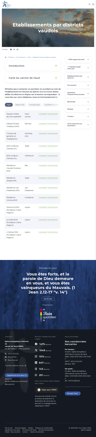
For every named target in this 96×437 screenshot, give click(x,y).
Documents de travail (29, 430)
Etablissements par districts (74, 77)
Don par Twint (72, 393)
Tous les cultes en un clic (14, 365)
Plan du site (9, 428)
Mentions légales (20, 428)
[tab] (33, 66)
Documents (71, 85)
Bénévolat (71, 102)
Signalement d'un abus (15, 375)
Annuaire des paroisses (46, 430)
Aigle (9, 105)
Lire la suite (48, 299)
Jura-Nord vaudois (51, 105)
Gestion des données (37, 432)
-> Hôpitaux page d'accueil (74, 68)
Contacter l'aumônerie (48, 114)
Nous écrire (12, 357)
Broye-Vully (19, 105)
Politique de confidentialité (44, 428)
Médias (30, 428)
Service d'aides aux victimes (15, 381)
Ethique (70, 109)
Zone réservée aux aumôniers (74, 125)
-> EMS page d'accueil (75, 59)
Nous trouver (13, 360)
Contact (70, 116)
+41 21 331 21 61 (13, 354)
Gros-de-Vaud (34, 105)
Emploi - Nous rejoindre (12, 432)
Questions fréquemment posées (75, 93)
